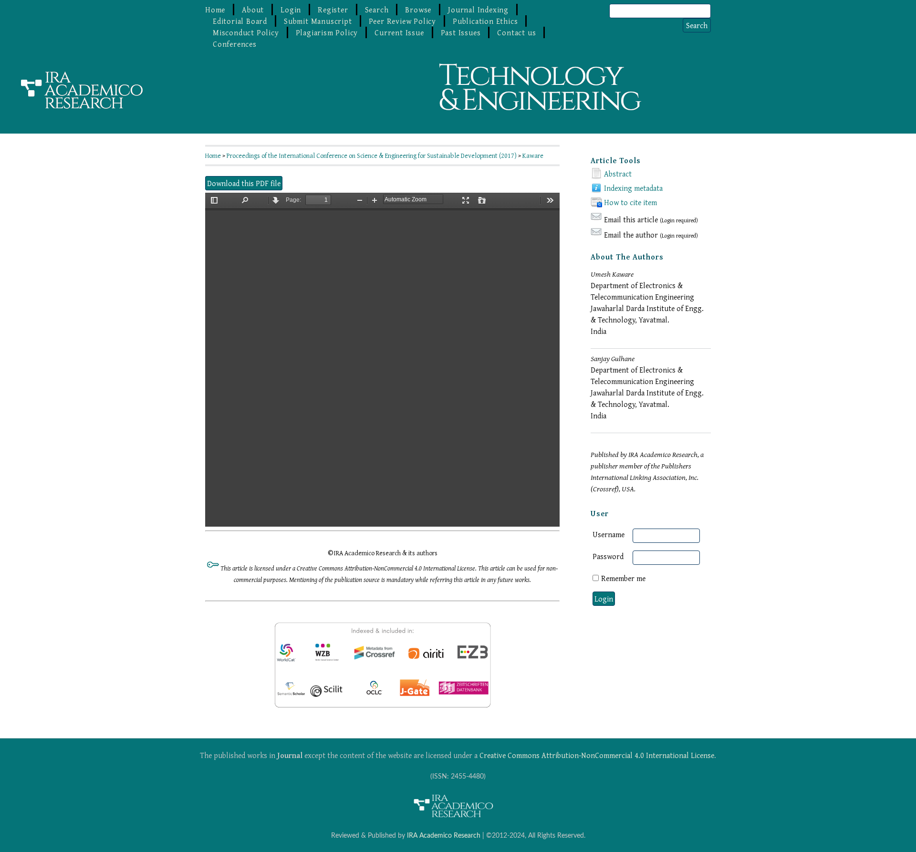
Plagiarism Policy (327, 32)
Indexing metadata (633, 188)
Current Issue (399, 32)
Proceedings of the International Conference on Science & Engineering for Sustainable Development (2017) (372, 155)
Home (215, 9)
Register (333, 9)
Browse (418, 9)
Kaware (532, 155)
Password (608, 556)
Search (377, 9)
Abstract (618, 173)
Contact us (516, 32)
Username (609, 534)
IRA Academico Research (443, 835)
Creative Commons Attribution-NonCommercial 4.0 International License (596, 755)
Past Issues (461, 32)
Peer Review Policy (402, 21)
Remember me (623, 578)
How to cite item (630, 202)
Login (291, 9)
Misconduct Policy (246, 32)
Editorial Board (240, 21)
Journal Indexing (478, 9)
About (253, 9)
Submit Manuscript (318, 21)
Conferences (235, 44)
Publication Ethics (485, 21)
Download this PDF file (244, 183)
